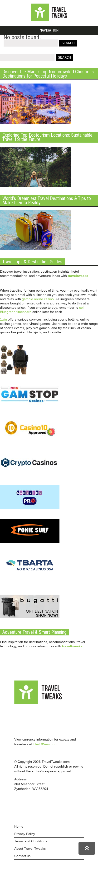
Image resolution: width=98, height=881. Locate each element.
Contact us (22, 856)
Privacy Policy (24, 834)
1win (3, 319)
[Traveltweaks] (49, 20)
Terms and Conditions (30, 841)
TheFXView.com (45, 744)
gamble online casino (38, 299)
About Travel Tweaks (30, 848)
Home (18, 826)
